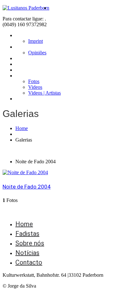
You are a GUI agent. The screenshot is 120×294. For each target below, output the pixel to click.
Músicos (24, 64)
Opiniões (37, 52)
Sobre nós (26, 47)
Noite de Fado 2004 (27, 186)
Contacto (26, 99)
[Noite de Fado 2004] (25, 172)
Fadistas (25, 58)
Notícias (24, 70)
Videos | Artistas (44, 93)
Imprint (35, 41)
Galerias (24, 76)
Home (22, 35)
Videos (35, 87)
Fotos (33, 81)
